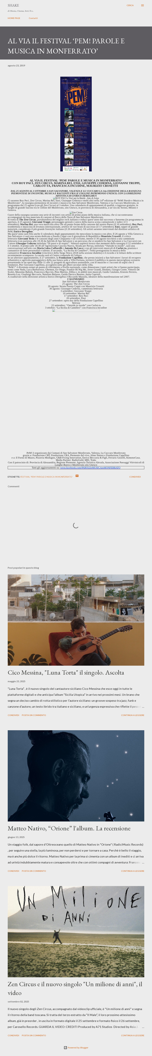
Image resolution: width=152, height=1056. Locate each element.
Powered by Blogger (77, 1047)
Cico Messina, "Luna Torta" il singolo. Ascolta (66, 672)
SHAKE (13, 5)
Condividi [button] (135, 476)
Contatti (33, 18)
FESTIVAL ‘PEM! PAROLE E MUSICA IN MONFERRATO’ (46, 476)
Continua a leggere (132, 715)
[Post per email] (77, 476)
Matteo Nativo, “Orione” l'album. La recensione (69, 828)
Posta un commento (34, 715)
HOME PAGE (14, 18)
